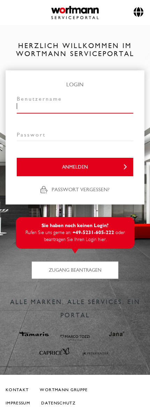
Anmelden (75, 167)
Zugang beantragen (75, 270)
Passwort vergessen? (81, 189)
